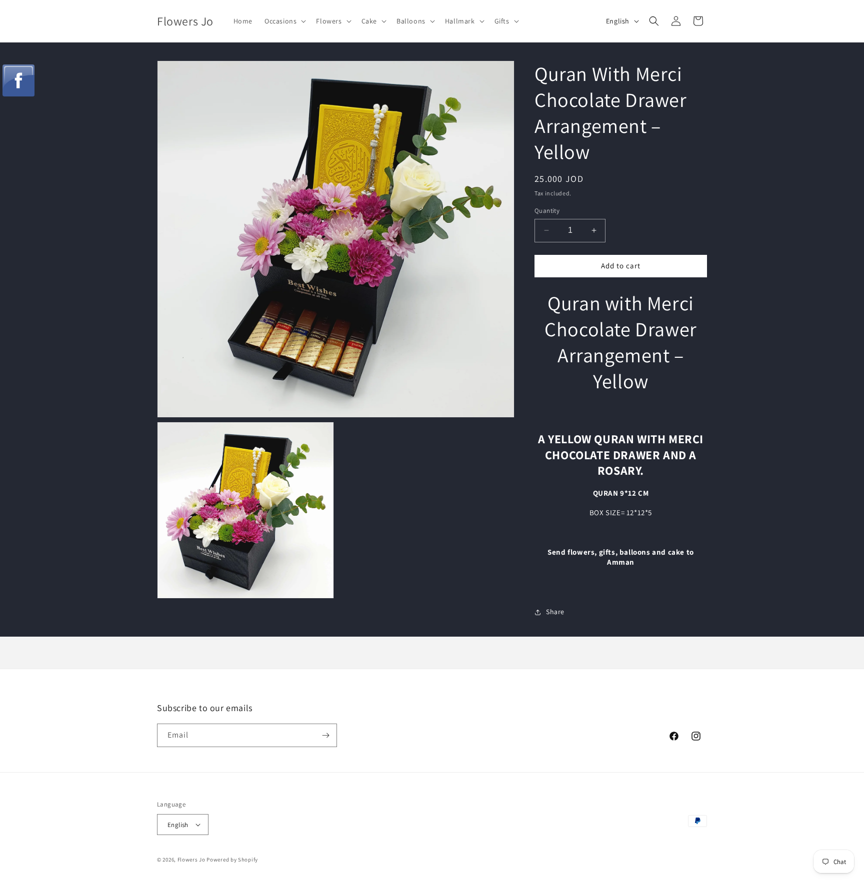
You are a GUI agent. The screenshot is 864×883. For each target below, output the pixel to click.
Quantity (547, 210)
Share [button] (555, 611)
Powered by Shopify (232, 859)
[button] (284, 20)
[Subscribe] (325, 735)
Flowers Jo (192, 859)
